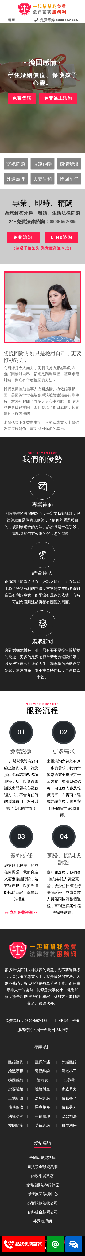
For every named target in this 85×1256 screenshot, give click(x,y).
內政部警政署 (42, 1176)
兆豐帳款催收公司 (42, 1203)
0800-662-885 (63, 222)
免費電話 (22, 98)
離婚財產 (42, 1089)
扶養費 (69, 1080)
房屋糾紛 (42, 1098)
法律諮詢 (15, 1116)
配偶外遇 (42, 1062)
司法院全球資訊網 (42, 1167)
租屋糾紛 (69, 1125)
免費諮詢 (23, 237)
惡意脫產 (42, 1107)
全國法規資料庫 (42, 1157)
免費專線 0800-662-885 (58, 20)
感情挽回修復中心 (42, 1194)
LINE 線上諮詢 (67, 1020)
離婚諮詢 (15, 1062)
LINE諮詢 (62, 237)
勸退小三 (69, 1071)
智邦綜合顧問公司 (42, 1212)
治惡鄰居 (69, 1116)
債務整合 (69, 1098)
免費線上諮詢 (58, 98)
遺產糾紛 (42, 1071)
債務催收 (15, 1107)
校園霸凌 (15, 1125)
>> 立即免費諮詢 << (21, 912)
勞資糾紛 (42, 1125)
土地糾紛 (15, 1098)
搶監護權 (15, 1071)
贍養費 (42, 1080)
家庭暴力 (69, 1089)
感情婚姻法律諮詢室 (43, 1185)
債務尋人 (69, 1107)
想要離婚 (15, 1089)
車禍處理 (42, 1116)
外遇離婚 (69, 1062)
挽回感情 (15, 1080)
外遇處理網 (42, 1221)
